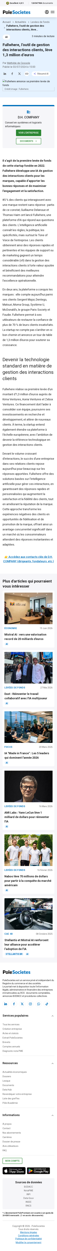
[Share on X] (19, 73)
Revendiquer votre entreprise (17, 1094)
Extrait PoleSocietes (13, 1037)
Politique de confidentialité (28, 1238)
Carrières (7, 1137)
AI (6, 37)
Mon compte (12, 1161)
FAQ (5, 1150)
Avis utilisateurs (10, 1146)
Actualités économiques (15, 1072)
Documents (26, 141)
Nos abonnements (12, 1133)
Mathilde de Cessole (18, 63)
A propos (7, 1124)
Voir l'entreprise (29, 132)
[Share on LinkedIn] (5, 73)
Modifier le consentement (28, 1242)
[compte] (47, 12)
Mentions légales (28, 1232)
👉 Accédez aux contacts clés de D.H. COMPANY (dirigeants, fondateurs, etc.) (28, 559)
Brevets (6, 1042)
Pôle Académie (10, 1103)
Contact (6, 1128)
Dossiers (7, 1076)
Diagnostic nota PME (13, 1051)
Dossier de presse (11, 1141)
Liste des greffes (11, 1098)
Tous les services (11, 1024)
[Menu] (52, 12)
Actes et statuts (11, 1033)
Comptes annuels (11, 1046)
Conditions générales (28, 1235)
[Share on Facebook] (12, 73)
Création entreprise (12, 1029)
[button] (28, 1016)
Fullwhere (39, 215)
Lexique (6, 1081)
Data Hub (7, 1089)
